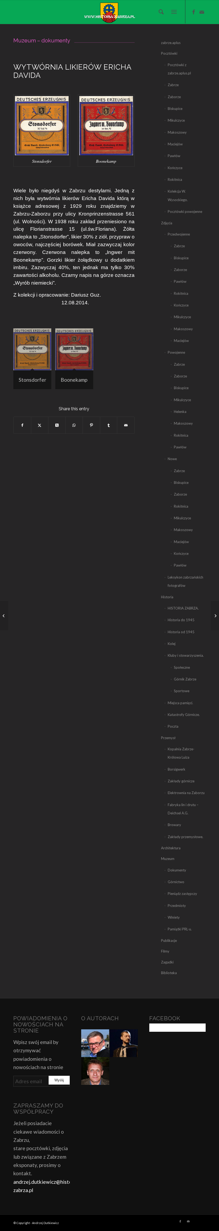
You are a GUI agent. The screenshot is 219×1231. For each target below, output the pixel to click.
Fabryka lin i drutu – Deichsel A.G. (183, 809)
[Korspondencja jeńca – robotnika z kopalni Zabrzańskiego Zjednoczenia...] (215, 615)
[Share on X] (56, 425)
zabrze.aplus (171, 43)
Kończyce (175, 168)
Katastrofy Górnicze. (184, 714)
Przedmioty (177, 905)
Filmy (165, 951)
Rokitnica (175, 179)
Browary (174, 825)
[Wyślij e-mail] (125, 425)
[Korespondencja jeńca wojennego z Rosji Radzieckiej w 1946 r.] (4, 615)
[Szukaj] (160, 11)
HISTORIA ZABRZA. (183, 608)
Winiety (174, 917)
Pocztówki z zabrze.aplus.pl (179, 69)
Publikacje (169, 940)
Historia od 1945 (181, 632)
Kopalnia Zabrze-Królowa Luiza (181, 753)
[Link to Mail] (202, 12)
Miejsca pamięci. (180, 703)
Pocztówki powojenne (185, 211)
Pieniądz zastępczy (182, 893)
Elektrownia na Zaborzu (186, 793)
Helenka (180, 411)
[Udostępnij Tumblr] (108, 425)
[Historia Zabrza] (109, 12)
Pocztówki (169, 53)
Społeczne (182, 667)
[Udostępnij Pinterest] (91, 425)
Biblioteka (169, 973)
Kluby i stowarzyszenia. (186, 655)
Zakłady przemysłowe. (185, 837)
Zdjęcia (166, 223)
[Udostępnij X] (39, 425)
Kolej (171, 644)
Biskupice (175, 108)
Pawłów (174, 156)
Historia (167, 597)
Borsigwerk (176, 769)
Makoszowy (177, 132)
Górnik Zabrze (185, 679)
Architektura (171, 848)
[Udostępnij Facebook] (22, 425)
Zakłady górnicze (181, 781)
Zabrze (173, 85)
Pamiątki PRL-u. (180, 929)
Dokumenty (177, 870)
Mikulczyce (176, 120)
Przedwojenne (179, 234)
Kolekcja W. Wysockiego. (178, 195)
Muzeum (167, 858)
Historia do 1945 (181, 620)
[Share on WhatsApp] (74, 425)
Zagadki (167, 962)
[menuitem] (160, 11)
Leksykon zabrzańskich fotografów (185, 581)
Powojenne (176, 352)
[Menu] (174, 12)
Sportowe (181, 691)
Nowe (172, 459)
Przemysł (168, 738)
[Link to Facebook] (194, 12)
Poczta (173, 726)
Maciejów (175, 144)
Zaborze (174, 97)
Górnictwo (176, 882)
